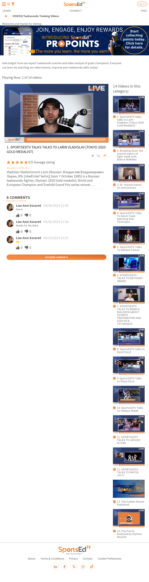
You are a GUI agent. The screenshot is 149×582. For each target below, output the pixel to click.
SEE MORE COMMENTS (56, 257)
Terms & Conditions (52, 558)
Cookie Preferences (109, 558)
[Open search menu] (8, 4)
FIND (144, 10)
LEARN (6, 10)
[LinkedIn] (55, 566)
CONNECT (76, 10)
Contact (88, 558)
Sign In (142, 3)
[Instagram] (82, 566)
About (31, 558)
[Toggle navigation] (13, 4)
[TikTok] (91, 566)
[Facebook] (64, 566)
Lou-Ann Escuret (28, 205)
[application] (56, 113)
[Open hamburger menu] (4, 4)
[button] (97, 157)
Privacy (73, 558)
